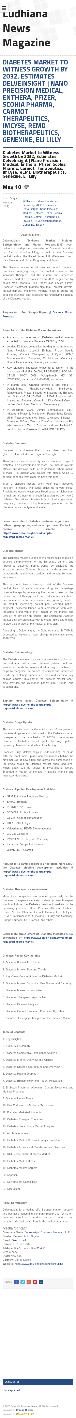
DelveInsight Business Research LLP (47, 1232)
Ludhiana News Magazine (26, 27)
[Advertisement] (38, 1335)
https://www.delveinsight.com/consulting (39, 1263)
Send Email (19, 1240)
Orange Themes (24, 1410)
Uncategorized (11, 1390)
